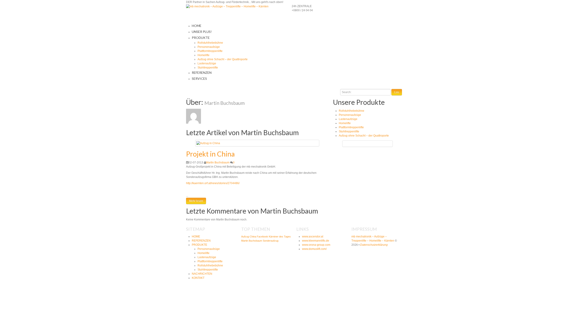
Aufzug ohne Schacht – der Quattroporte (223, 59)
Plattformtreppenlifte (210, 51)
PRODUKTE (201, 38)
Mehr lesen (196, 201)
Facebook (262, 236)
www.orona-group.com (316, 244)
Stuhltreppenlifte (208, 67)
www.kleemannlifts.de (315, 240)
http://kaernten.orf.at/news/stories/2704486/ (213, 183)
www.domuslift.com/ (314, 249)
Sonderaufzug (270, 240)
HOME (196, 26)
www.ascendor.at (312, 236)
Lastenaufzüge (207, 63)
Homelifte (203, 55)
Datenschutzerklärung (374, 244)
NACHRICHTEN (202, 273)
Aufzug (245, 236)
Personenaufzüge (209, 47)
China (253, 236)
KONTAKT (198, 278)
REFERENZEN (202, 72)
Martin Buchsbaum (217, 162)
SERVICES (199, 78)
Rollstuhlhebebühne (210, 42)
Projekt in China (210, 154)
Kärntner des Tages (280, 236)
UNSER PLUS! (202, 32)
